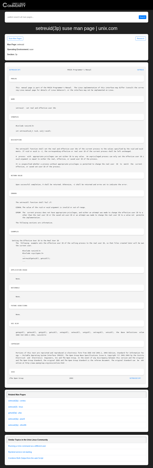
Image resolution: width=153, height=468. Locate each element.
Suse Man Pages (15, 38)
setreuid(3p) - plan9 (16, 419)
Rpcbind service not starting (20, 452)
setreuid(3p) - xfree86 (17, 425)
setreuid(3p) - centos (17, 401)
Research (140, 38)
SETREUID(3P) (15, 70)
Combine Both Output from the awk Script (25, 458)
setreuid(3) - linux (15, 407)
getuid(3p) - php (15, 413)
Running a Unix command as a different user (27, 446)
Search (142, 17)
